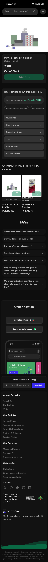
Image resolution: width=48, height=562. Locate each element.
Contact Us (8, 405)
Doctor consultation (12, 457)
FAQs (5, 409)
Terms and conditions (13, 425)
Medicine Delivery (11, 449)
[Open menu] (43, 11)
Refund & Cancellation (13, 429)
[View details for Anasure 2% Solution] (31, 186)
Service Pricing (10, 437)
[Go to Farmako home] (9, 4)
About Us (7, 401)
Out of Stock (24, 77)
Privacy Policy (9, 421)
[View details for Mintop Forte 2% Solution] (11, 186)
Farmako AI (8, 453)
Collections (8, 469)
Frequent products (12, 477)
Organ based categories (14, 473)
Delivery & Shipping (12, 433)
